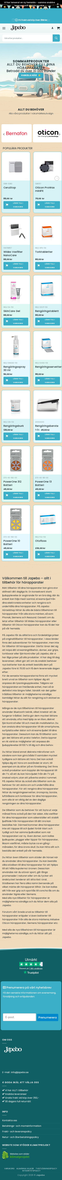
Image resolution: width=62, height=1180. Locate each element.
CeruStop (9, 187)
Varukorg (9, 1168)
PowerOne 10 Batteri (11, 542)
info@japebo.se (20, 1072)
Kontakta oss (9, 1120)
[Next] (59, 134)
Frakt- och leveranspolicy (17, 1131)
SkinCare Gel (11, 311)
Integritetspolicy (31, 1170)
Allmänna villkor (25, 1168)
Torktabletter (44, 251)
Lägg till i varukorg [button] (18, 266)
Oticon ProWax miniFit (45, 189)
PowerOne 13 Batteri (43, 483)
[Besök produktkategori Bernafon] (16, 133)
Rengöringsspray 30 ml (14, 368)
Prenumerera (47, 1017)
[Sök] (56, 38)
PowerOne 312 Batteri (12, 483)
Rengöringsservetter (48, 366)
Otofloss (40, 540)
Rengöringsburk (13, 425)
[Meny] (4, 28)
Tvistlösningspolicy (46, 1168)
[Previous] (4, 134)
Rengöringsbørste (46, 425)
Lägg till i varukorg (18, 205)
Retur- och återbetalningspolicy (20, 1137)
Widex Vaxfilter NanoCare (13, 253)
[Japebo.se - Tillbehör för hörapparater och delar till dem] (18, 28)
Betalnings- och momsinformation (21, 1126)
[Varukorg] (58, 28)
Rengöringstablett (47, 311)
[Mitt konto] (52, 28)
